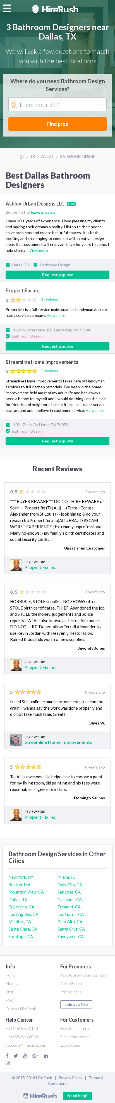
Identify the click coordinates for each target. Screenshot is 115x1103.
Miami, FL (66, 877)
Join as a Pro (76, 1004)
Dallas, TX (18, 899)
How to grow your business (83, 975)
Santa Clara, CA (22, 928)
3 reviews (49, 299)
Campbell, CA (70, 899)
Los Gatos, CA (71, 914)
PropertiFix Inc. (23, 291)
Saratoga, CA (20, 936)
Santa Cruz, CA (71, 928)
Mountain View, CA (26, 891)
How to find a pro (74, 1028)
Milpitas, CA (19, 921)
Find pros (57, 124)
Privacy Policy (70, 1077)
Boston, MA (19, 884)
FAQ (9, 1000)
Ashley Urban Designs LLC (35, 203)
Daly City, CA (70, 884)
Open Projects (72, 983)
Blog (9, 991)
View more (38, 250)
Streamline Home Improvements (42, 362)
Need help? (77, 1095)
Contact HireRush (21, 1008)
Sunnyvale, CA (71, 936)
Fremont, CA (69, 906)
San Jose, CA (69, 891)
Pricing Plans (71, 991)
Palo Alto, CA (70, 921)
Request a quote (57, 274)
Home (11, 975)
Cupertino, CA (21, 906)
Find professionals (75, 1036)
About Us (13, 983)
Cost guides (70, 1045)
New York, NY (20, 877)
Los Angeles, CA (23, 914)
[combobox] (57, 105)
